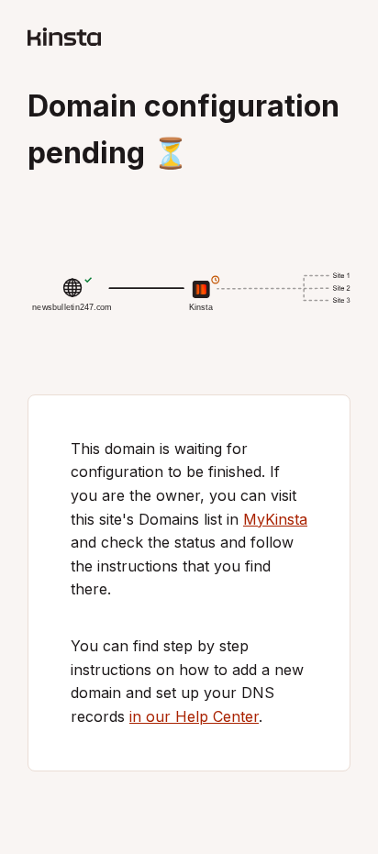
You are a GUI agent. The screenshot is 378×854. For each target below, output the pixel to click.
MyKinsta (275, 519)
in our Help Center (194, 716)
